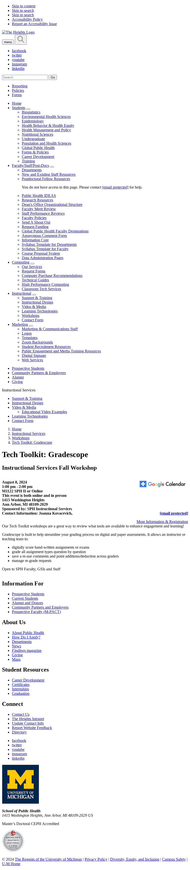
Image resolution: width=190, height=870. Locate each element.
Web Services (32, 360)
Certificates (20, 684)
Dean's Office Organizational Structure (52, 204)
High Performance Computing (45, 284)
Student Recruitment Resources (46, 347)
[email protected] (115, 187)
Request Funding (35, 227)
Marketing (20, 324)
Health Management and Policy (46, 130)
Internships (20, 689)
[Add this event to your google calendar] (163, 484)
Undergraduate (33, 139)
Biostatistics (31, 112)
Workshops (30, 315)
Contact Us (20, 714)
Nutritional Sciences (37, 134)
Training (28, 161)
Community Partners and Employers (40, 607)
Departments (32, 170)
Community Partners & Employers (39, 373)
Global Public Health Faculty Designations (55, 231)
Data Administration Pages (42, 258)
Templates (30, 338)
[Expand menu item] (28, 109)
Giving (17, 382)
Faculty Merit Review (39, 209)
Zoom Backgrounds (37, 342)
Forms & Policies (35, 152)
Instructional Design (37, 302)
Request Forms (33, 271)
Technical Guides (35, 280)
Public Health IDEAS (39, 195)
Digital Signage (34, 355)
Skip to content (23, 6)
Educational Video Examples (44, 412)
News (16, 646)
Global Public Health (38, 148)
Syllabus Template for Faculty (45, 249)
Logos (27, 333)
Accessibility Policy (27, 19)
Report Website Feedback (32, 728)
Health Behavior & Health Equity (48, 125)
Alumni (18, 377)
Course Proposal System (41, 253)
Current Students (25, 598)
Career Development (38, 157)
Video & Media (34, 307)
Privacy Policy (96, 859)
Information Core (35, 240)
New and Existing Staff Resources (48, 174)
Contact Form (32, 320)
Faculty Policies (34, 218)
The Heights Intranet (28, 719)
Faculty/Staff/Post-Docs (30, 165)
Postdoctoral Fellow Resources (46, 179)
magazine (27, 650)
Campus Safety (174, 859)
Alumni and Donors (27, 603)
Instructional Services (28, 433)
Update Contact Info (28, 723)
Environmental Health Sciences (46, 117)
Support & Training (37, 298)
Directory (19, 732)
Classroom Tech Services (41, 289)
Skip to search (23, 10)
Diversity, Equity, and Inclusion (134, 859)
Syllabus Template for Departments (49, 244)
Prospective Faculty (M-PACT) (36, 612)
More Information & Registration (162, 522)
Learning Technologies (40, 311)
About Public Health (28, 633)
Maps (16, 659)
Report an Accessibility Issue (34, 24)
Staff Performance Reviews (43, 213)
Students (18, 108)
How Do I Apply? (26, 637)
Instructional (21, 293)
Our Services (32, 267)
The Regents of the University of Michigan (48, 859)
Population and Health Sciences (46, 143)
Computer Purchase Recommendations (52, 275)
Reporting (19, 86)
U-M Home (11, 864)
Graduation (20, 693)
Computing (20, 262)
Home (17, 103)
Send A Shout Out (36, 222)
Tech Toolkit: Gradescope (32, 442)
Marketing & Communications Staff (50, 329)
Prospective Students (28, 368)
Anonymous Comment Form (44, 235)
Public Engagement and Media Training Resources (61, 351)
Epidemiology (33, 121)
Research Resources (37, 200)
